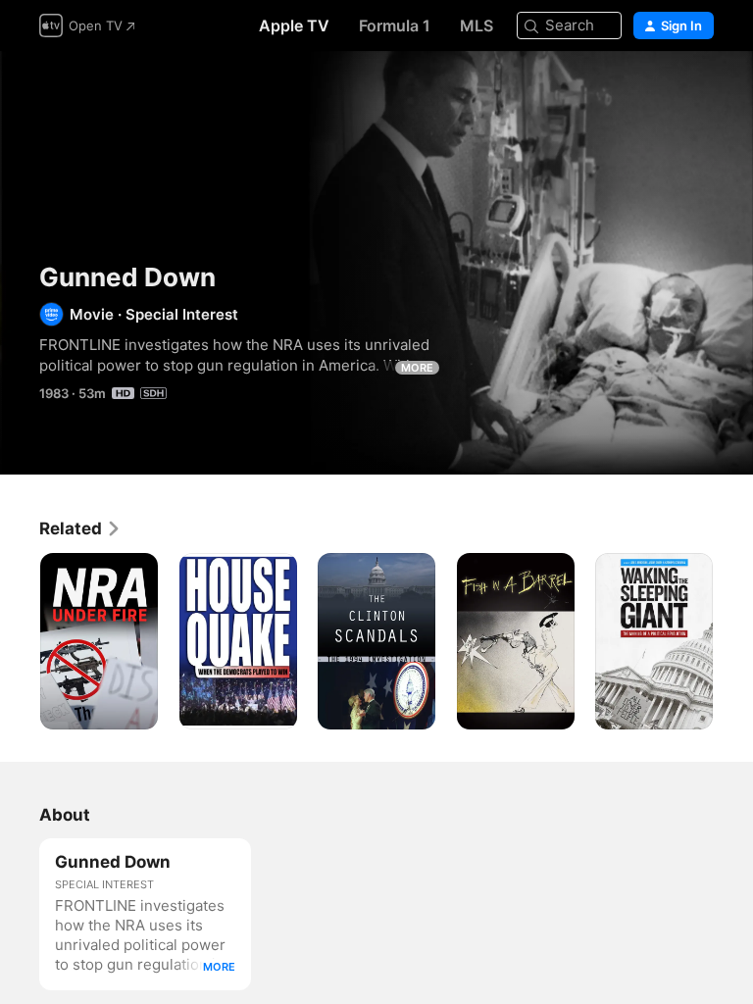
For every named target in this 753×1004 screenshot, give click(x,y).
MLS (476, 25)
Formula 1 (394, 25)
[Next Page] (733, 641)
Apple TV (294, 25)
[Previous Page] (19, 641)
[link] (80, 528)
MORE (417, 368)
